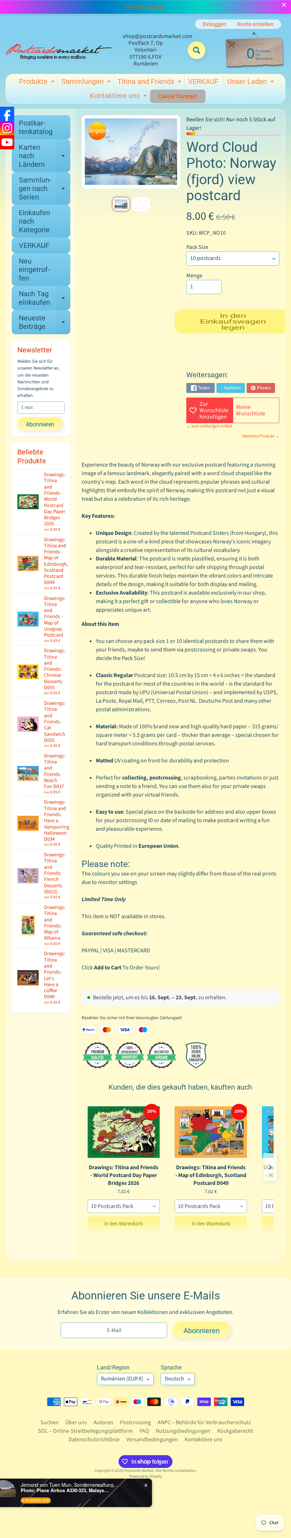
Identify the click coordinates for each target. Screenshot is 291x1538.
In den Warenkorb (123, 1223)
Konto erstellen (255, 24)
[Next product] (270, 1167)
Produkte (37, 83)
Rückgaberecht (235, 1431)
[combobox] (124, 1206)
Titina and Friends (150, 83)
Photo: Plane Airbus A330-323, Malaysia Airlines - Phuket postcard (82, 1490)
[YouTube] (7, 142)
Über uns (76, 1422)
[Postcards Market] (59, 50)
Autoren (103, 1422)
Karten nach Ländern (44, 156)
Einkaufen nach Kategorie (34, 221)
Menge (194, 276)
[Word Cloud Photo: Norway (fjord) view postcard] (121, 204)
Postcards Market (139, 1470)
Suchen (49, 1422)
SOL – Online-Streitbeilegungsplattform (85, 1431)
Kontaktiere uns (119, 97)
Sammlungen (86, 83)
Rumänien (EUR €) (122, 1379)
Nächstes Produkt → (260, 436)
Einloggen (214, 24)
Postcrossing (135, 1422)
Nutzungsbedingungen (183, 1431)
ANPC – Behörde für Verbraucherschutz (204, 1422)
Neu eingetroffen (34, 269)
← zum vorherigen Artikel (209, 426)
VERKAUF (203, 81)
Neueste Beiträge (44, 322)
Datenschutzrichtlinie (94, 1439)
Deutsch (174, 1379)
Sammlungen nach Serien (44, 188)
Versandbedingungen (152, 1439)
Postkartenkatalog (36, 127)
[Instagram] (7, 128)
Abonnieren (40, 424)
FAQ (144, 1431)
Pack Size (197, 247)
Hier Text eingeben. (146, 7)
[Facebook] (7, 114)
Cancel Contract (178, 96)
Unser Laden (251, 83)
